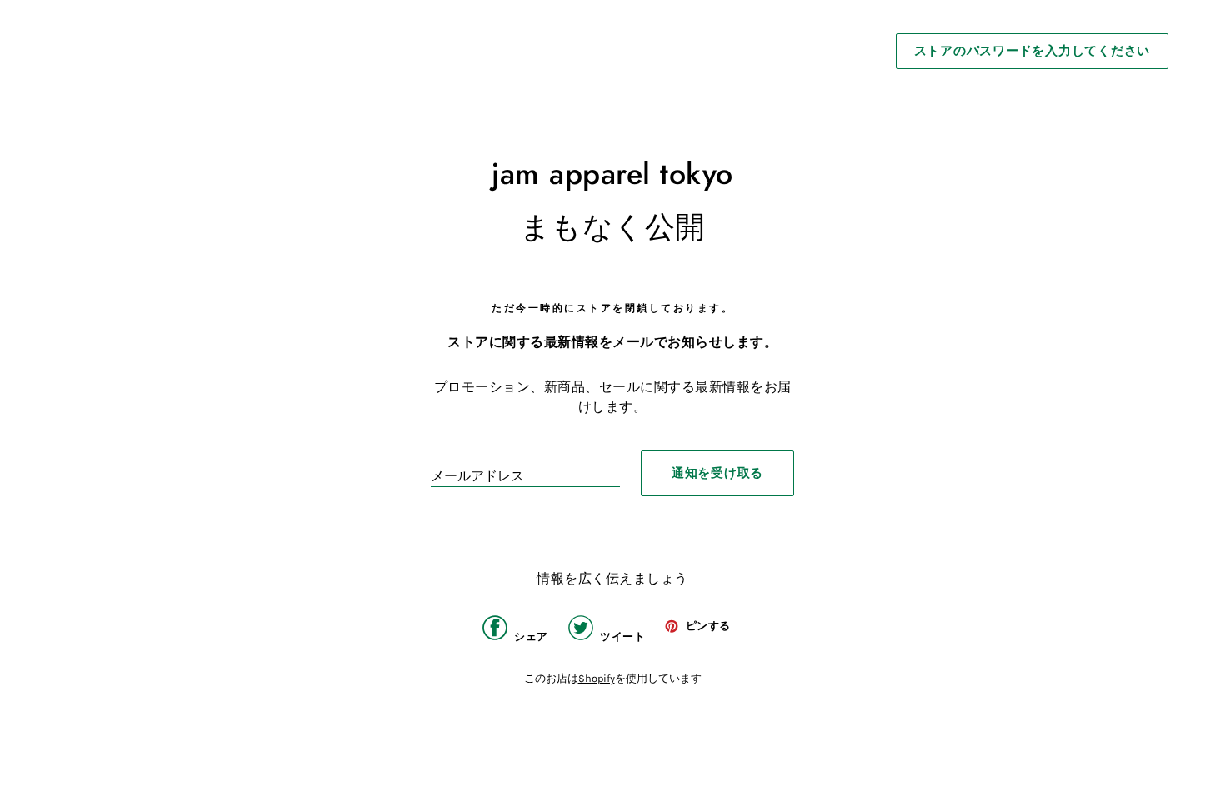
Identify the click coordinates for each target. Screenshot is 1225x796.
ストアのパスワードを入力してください (1032, 50)
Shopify (596, 678)
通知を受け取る (717, 472)
